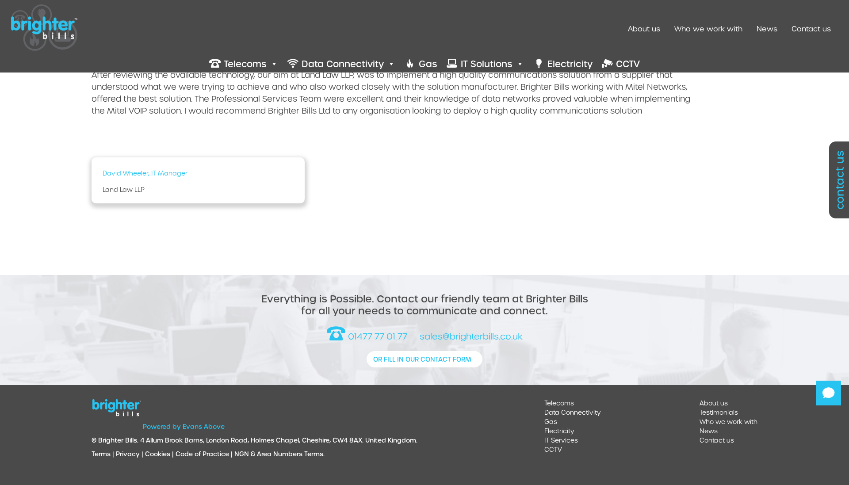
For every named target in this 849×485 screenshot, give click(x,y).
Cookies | (160, 454)
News (767, 28)
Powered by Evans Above (184, 426)
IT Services (561, 440)
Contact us (811, 28)
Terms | (104, 454)
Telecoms (559, 403)
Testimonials (719, 412)
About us (644, 28)
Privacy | (130, 454)
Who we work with (708, 28)
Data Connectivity (572, 412)
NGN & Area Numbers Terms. (279, 454)
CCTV (553, 449)
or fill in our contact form (422, 359)
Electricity (559, 431)
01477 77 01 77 (376, 336)
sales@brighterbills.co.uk (471, 336)
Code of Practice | (205, 454)
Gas (550, 421)
